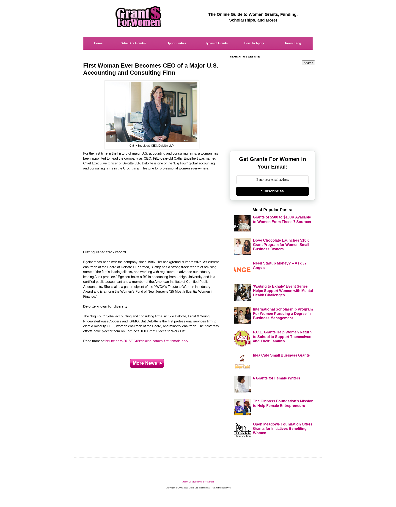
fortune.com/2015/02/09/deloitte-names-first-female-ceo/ (146, 341)
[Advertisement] (152, 208)
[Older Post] (147, 362)
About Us (186, 481)
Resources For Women (203, 481)
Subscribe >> (272, 191)
